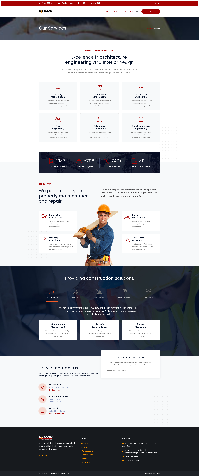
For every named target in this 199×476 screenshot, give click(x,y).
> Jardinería (85, 462)
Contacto (151, 11)
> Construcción (87, 455)
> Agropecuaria (87, 451)
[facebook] (39, 455)
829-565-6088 (132, 456)
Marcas (84, 447)
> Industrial (85, 458)
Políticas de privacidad (152, 473)
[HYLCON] (46, 11)
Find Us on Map (55, 390)
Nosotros (84, 443)
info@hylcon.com (133, 460)
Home (148, 28)
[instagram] (46, 455)
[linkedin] (42, 455)
